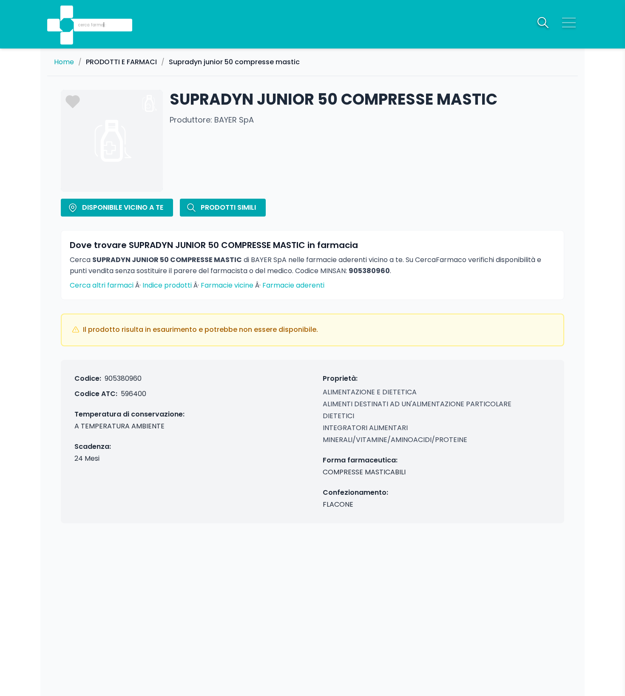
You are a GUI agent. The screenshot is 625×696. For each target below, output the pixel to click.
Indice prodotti (167, 285)
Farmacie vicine (227, 285)
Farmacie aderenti (293, 285)
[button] (67, 13)
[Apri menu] (569, 22)
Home (64, 62)
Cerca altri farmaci (102, 285)
